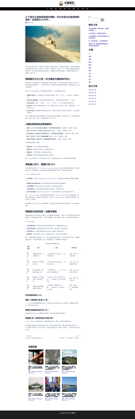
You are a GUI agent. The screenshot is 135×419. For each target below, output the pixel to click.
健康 (51, 8)
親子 (87, 8)
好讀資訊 (69, 2)
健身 (56, 8)
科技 (90, 79)
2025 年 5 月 (92, 98)
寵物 (74, 8)
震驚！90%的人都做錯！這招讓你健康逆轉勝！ (35, 368)
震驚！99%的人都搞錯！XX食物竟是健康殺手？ (35, 395)
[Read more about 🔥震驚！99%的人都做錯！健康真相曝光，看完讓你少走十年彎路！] (52, 384)
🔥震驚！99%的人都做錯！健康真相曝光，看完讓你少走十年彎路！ (52, 395)
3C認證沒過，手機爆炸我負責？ (98, 33)
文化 (78, 8)
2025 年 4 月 (92, 101)
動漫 (60, 8)
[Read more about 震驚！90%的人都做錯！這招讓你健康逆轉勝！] (35, 357)
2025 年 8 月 (92, 90)
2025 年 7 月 (92, 92)
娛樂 (65, 8)
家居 (69, 8)
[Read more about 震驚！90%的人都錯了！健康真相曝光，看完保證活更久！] (52, 357)
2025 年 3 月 (92, 104)
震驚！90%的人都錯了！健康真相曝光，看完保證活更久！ (52, 368)
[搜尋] (102, 19)
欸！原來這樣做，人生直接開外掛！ (99, 41)
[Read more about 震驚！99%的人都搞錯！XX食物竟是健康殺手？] (35, 384)
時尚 (83, 8)
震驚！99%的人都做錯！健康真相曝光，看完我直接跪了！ (69, 368)
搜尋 (89, 16)
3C (47, 8)
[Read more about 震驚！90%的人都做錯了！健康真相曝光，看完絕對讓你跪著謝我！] (69, 384)
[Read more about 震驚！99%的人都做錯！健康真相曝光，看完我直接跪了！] (69, 357)
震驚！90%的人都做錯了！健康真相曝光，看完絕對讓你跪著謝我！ (69, 395)
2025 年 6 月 (92, 95)
